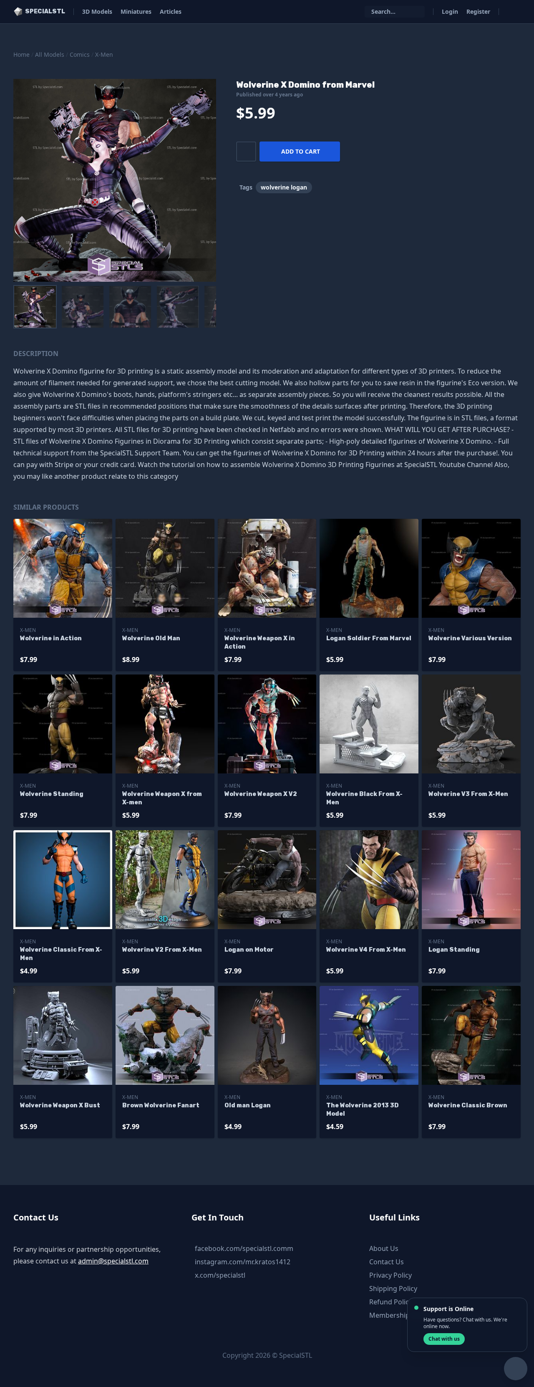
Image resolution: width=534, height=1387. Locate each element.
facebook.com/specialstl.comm (244, 1248)
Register (478, 11)
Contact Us (386, 1261)
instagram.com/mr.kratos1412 (242, 1261)
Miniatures (136, 11)
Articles (170, 11)
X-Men (104, 54)
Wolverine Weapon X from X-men (162, 798)
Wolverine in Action (51, 638)
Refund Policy (390, 1301)
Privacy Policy (390, 1275)
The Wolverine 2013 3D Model (362, 1109)
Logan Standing (454, 949)
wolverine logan (284, 187)
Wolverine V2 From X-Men (162, 949)
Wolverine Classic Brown (467, 1105)
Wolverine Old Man (151, 638)
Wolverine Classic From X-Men (61, 954)
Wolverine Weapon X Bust (60, 1105)
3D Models (97, 11)
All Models (49, 54)
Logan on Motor (249, 949)
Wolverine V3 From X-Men (468, 794)
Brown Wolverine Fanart (160, 1105)
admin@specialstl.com (113, 1261)
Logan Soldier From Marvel (368, 638)
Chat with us (444, 1338)
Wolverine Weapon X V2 (260, 794)
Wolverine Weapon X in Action (259, 642)
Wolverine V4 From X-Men (366, 949)
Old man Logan (247, 1105)
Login (450, 11)
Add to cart (300, 151)
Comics (80, 54)
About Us (383, 1248)
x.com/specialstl (220, 1275)
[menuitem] (35, 306)
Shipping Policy (393, 1288)
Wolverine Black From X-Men (364, 798)
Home (21, 54)
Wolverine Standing (51, 794)
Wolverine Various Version (470, 638)
